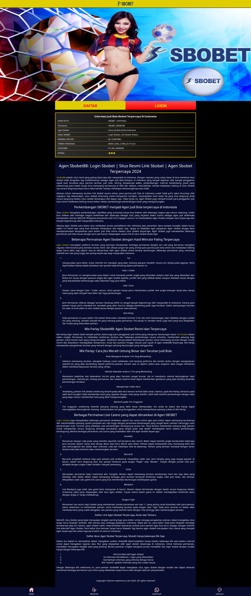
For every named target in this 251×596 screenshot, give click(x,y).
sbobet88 (61, 177)
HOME (31, 594)
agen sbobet (63, 245)
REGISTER (94, 594)
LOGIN (161, 105)
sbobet (65, 212)
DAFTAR (90, 105)
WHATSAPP (157, 594)
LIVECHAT (220, 594)
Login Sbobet (63, 420)
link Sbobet (182, 334)
